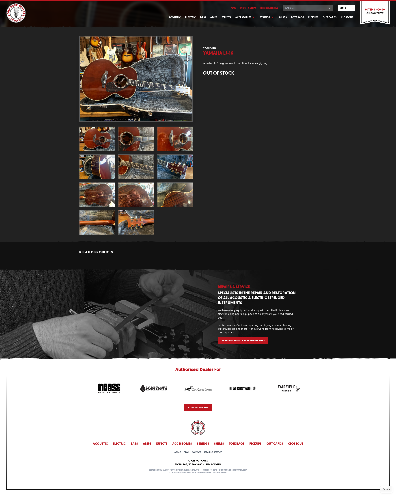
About (234, 7)
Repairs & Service (269, 7)
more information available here (243, 340)
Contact (253, 7)
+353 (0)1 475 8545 (209, 470)
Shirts (283, 17)
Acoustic (174, 17)
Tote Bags (297, 17)
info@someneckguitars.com (233, 470)
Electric (190, 17)
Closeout (347, 17)
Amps (213, 17)
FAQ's (243, 7)
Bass (203, 17)
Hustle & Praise (220, 472)
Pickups (313, 17)
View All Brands (198, 407)
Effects (226, 17)
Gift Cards (330, 17)
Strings (265, 17)
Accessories (243, 17)
